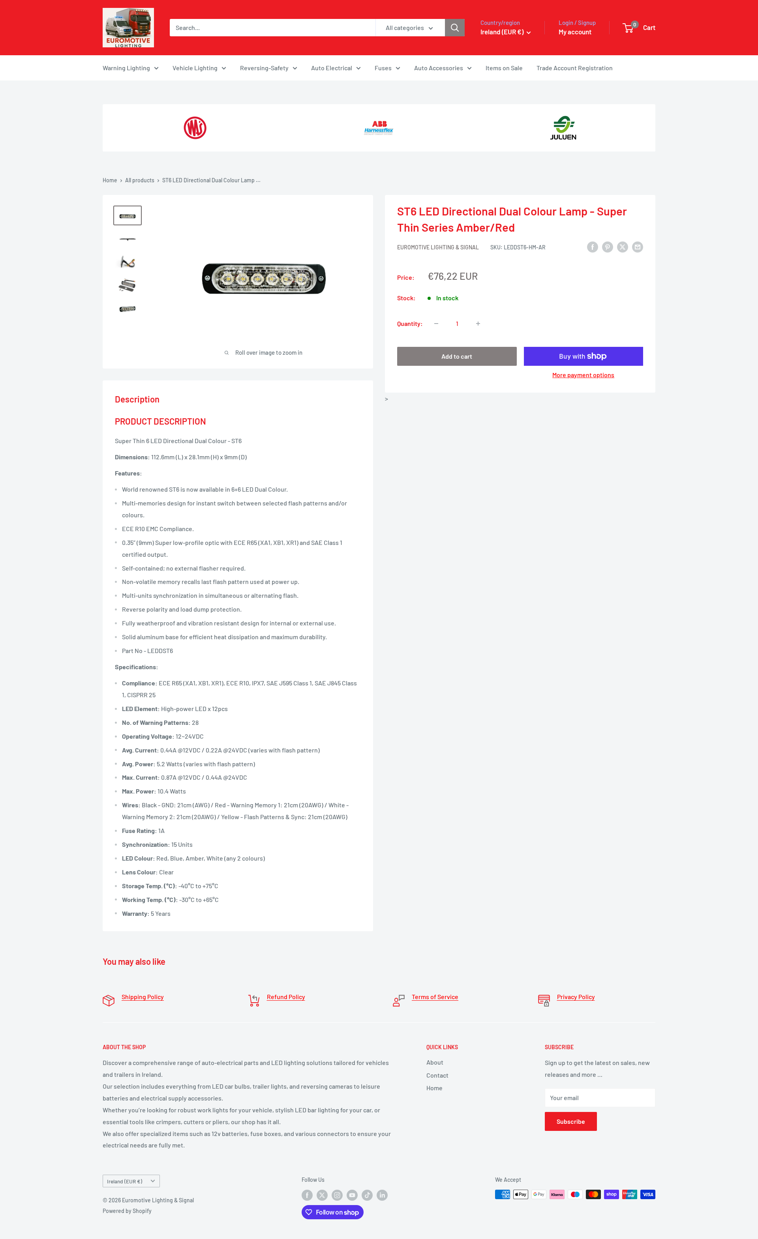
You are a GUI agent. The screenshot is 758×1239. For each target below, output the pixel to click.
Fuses (383, 67)
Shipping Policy (143, 996)
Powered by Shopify (127, 1210)
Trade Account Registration (575, 67)
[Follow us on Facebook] (307, 1195)
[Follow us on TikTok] (367, 1195)
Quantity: (410, 323)
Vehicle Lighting (195, 67)
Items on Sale (504, 67)
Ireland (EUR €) (124, 1181)
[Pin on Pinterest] (607, 246)
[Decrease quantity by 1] (436, 323)
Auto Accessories (438, 67)
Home (110, 180)
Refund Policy (286, 996)
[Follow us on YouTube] (352, 1195)
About (434, 1062)
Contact (437, 1075)
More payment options (583, 374)
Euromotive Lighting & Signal (438, 247)
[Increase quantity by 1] (478, 323)
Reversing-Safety (264, 67)
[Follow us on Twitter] (322, 1195)
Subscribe (571, 1121)
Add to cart (456, 356)
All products (139, 180)
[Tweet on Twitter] (622, 246)
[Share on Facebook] (592, 246)
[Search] (455, 27)
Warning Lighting (126, 67)
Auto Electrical (331, 67)
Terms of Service (435, 996)
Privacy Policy (576, 996)
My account (575, 32)
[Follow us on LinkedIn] (382, 1195)
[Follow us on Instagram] (337, 1195)
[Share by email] (637, 246)
